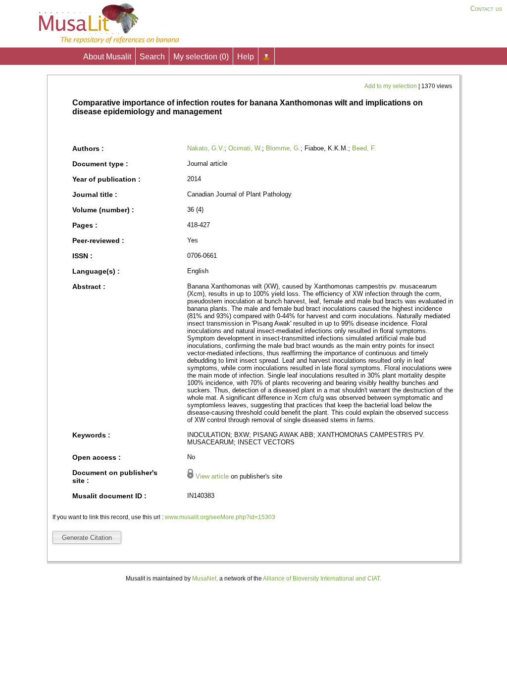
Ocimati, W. (245, 148)
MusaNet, (205, 578)
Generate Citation (87, 537)
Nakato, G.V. (205, 148)
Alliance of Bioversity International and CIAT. (322, 578)
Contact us (486, 8)
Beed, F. (364, 148)
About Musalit (107, 56)
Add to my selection (391, 86)
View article (212, 476)
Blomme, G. (283, 148)
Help (245, 56)
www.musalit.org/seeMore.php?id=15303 (220, 517)
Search (152, 56)
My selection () (201, 56)
